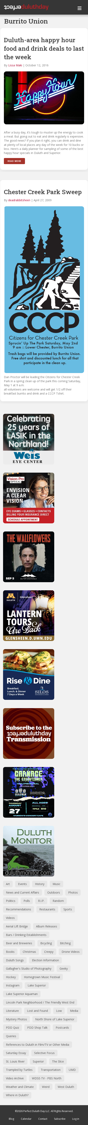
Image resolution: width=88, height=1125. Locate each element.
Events (22, 884)
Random (58, 901)
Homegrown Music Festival (42, 977)
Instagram (12, 985)
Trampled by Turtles (19, 1070)
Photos (73, 892)
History (39, 884)
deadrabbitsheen (19, 200)
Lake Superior (37, 985)
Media (74, 1011)
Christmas (29, 952)
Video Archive (15, 1078)
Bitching (65, 943)
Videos (10, 918)
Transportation (51, 1070)
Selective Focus (44, 1053)
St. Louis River (15, 1061)
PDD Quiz (12, 1027)
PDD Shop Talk (37, 1027)
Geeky (64, 968)
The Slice (58, 1061)
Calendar (26, 1119)
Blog (11, 1119)
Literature (12, 1011)
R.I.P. (41, 901)
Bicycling (46, 943)
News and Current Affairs (22, 892)
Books (10, 952)
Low (59, 1011)
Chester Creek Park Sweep (43, 192)
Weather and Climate (20, 1087)
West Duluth (66, 1087)
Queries (11, 1036)
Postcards (62, 1027)
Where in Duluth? (17, 1095)
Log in (75, 1119)
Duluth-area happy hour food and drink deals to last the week (44, 48)
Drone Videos (71, 952)
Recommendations (18, 909)
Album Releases (46, 926)
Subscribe (59, 1119)
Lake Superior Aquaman (22, 994)
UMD (72, 1070)
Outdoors (53, 892)
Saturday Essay (16, 1053)
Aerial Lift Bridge (17, 926)
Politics (10, 901)
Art (8, 884)
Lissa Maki (15, 65)
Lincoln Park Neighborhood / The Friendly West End (40, 1002)
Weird (46, 1087)
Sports (67, 909)
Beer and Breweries (19, 943)
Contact (42, 1119)
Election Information (45, 960)
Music (56, 884)
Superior (38, 1061)
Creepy (48, 952)
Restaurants (47, 909)
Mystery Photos (16, 1019)
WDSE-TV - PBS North (46, 1078)
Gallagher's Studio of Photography (28, 968)
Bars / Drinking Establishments (26, 935)
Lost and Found (37, 1011)
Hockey (11, 977)
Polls (27, 901)
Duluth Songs (15, 960)
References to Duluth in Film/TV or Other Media (37, 1044)
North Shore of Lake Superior (54, 1019)
